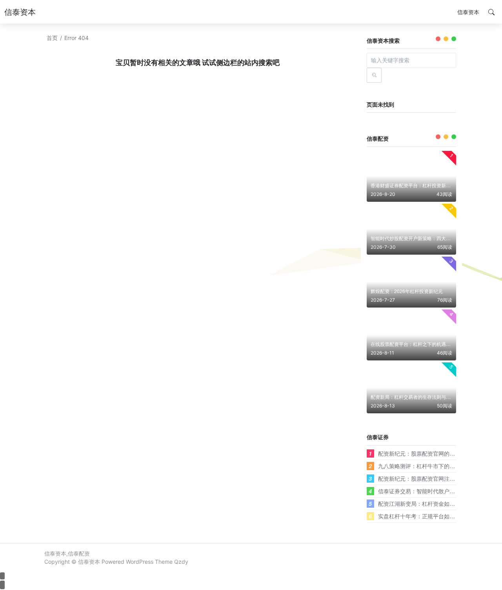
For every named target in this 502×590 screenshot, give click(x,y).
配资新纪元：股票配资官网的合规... (421, 453)
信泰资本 (89, 561)
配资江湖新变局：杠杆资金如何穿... (421, 503)
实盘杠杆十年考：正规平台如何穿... (421, 516)
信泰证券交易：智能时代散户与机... (421, 491)
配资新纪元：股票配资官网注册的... (421, 478)
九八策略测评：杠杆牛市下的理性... (421, 466)
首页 (52, 37)
